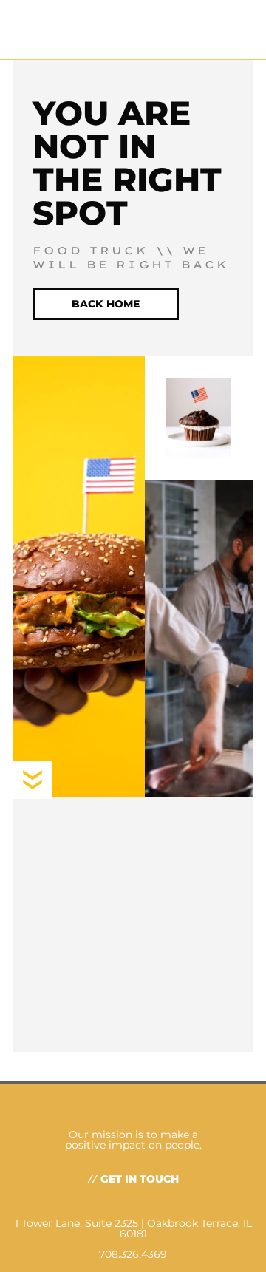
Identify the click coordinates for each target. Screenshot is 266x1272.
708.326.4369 (133, 1254)
